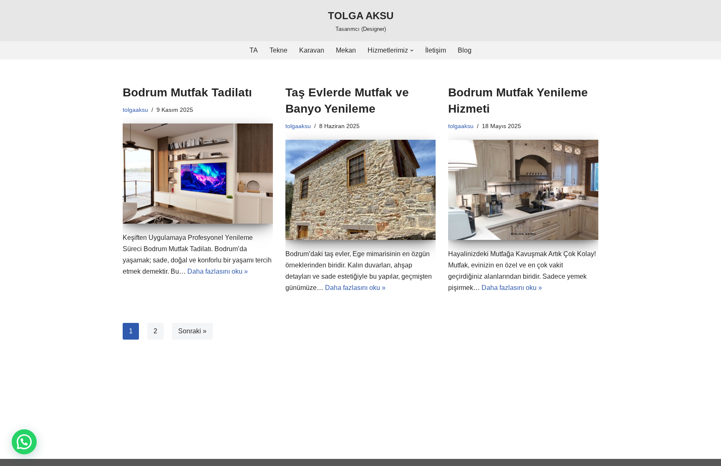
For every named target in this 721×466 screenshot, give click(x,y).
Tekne (278, 50)
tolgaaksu (135, 109)
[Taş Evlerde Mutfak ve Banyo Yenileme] (360, 190)
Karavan (311, 50)
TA (254, 50)
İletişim (435, 50)
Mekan (346, 50)
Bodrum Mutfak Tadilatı (187, 92)
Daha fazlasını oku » (217, 271)
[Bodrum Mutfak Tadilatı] (198, 173)
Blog (464, 50)
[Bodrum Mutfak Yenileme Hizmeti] (523, 190)
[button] (411, 50)
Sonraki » (192, 331)
